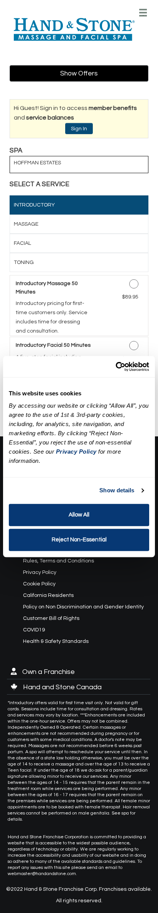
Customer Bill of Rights (51, 618)
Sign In (79, 128)
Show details (116, 490)
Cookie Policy (39, 584)
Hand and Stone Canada (61, 687)
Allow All (79, 515)
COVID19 (34, 630)
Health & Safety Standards (56, 641)
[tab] (79, 205)
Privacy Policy (39, 572)
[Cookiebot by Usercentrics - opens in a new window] (115, 367)
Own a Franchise (48, 671)
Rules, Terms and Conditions (58, 561)
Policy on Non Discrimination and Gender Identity (83, 607)
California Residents (48, 595)
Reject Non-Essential (79, 540)
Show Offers (79, 73)
